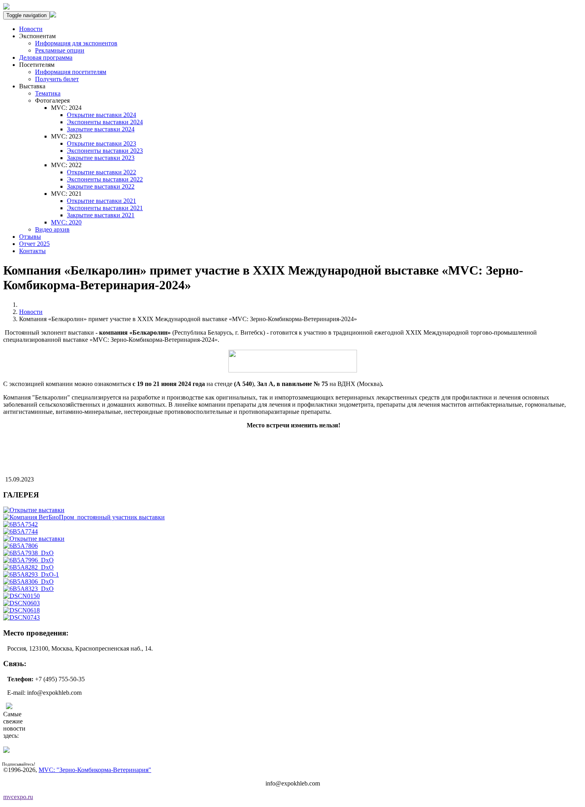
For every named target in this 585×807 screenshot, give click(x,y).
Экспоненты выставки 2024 (105, 122)
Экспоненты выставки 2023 (105, 150)
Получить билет (57, 79)
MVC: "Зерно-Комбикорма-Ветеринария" (95, 769)
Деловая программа (45, 57)
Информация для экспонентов (76, 43)
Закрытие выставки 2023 (101, 157)
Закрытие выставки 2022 (101, 186)
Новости (31, 28)
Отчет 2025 (34, 243)
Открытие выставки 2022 (101, 172)
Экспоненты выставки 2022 (105, 179)
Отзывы (30, 236)
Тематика (47, 93)
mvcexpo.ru (18, 796)
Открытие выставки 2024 (101, 114)
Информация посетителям (70, 71)
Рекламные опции (59, 50)
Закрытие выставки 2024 (101, 129)
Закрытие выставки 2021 (101, 215)
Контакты (32, 251)
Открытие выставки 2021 (101, 200)
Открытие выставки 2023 (101, 143)
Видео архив (52, 229)
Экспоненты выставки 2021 (105, 208)
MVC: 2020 (66, 222)
